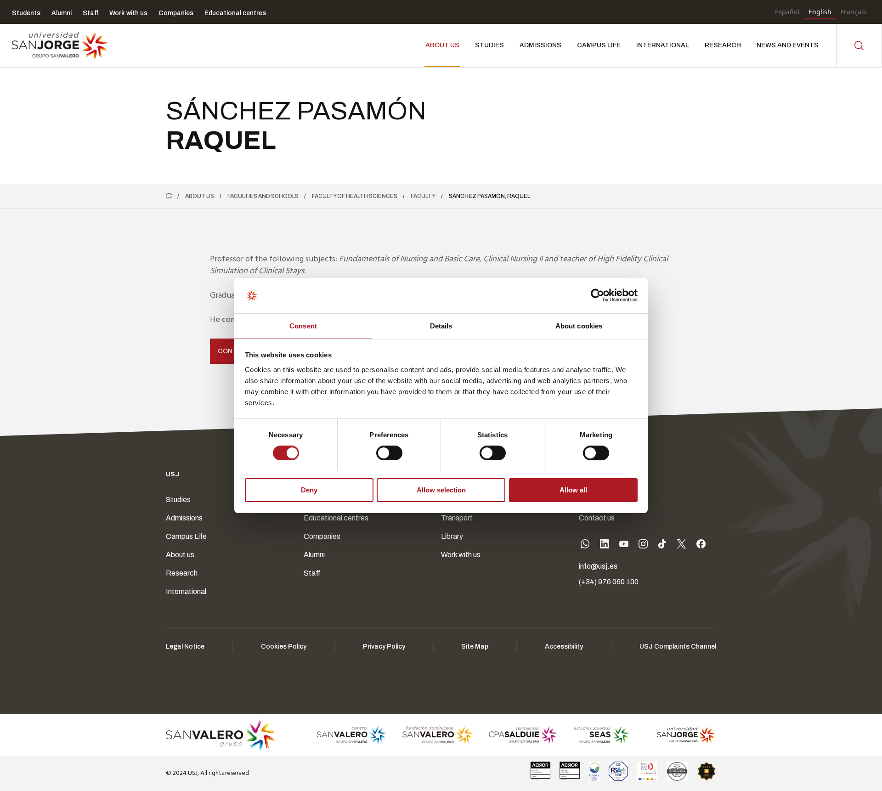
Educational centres (336, 518)
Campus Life (186, 536)
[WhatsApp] (585, 545)
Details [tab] (441, 326)
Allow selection (441, 490)
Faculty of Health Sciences (354, 196)
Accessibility (564, 646)
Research (182, 573)
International (186, 591)
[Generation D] (647, 771)
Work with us (461, 555)
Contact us (597, 518)
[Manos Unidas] (677, 771)
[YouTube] (623, 545)
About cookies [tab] (578, 326)
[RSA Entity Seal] (618, 771)
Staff (312, 573)
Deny (309, 490)
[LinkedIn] (604, 545)
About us (199, 196)
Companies (322, 536)
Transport (457, 518)
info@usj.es (598, 566)
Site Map (474, 646)
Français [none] (853, 11)
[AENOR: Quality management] (541, 771)
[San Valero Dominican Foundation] (437, 735)
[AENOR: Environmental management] (570, 771)
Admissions (184, 518)
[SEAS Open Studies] (602, 735)
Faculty (423, 196)
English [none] (819, 11)
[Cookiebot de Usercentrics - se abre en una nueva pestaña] (597, 295)
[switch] (380, 450)
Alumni (314, 555)
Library (452, 536)
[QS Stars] (706, 771)
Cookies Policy (283, 646)
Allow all (573, 490)
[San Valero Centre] (352, 735)
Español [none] (787, 11)
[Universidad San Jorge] (681, 735)
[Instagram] (643, 545)
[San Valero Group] (221, 734)
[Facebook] (701, 545)
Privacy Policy (384, 646)
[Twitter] (681, 545)
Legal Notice (185, 646)
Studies (178, 499)
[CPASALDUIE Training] (523, 735)
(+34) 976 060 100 (609, 582)
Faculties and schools (263, 196)
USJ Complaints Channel (677, 646)
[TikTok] (662, 545)
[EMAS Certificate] (594, 771)
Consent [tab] (303, 326)
